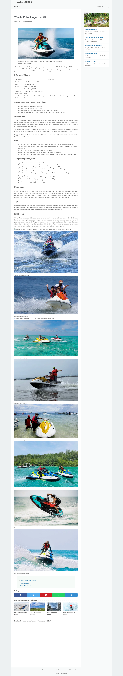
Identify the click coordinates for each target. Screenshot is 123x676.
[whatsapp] (58, 595)
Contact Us (51, 670)
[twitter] (33, 595)
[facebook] (20, 595)
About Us (44, 670)
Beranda (17, 6)
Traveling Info (23, 2)
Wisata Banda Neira (25, 586)
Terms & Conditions (68, 670)
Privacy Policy (77, 670)
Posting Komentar (27, 21)
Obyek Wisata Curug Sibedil (93, 45)
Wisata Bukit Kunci (25, 583)
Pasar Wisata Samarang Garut (94, 37)
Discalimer (58, 670)
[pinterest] (46, 595)
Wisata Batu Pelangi (91, 29)
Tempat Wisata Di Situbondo (28, 580)
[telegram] (71, 595)
